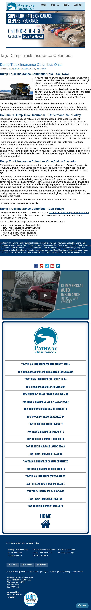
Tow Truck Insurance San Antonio (45, 491)
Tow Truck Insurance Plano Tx (45, 454)
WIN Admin (41, 69)
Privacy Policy (64, 572)
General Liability (15, 553)
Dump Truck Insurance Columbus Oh (25, 248)
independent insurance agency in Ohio (41, 250)
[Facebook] (36, 266)
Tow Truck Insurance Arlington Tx (45, 469)
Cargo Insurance (15, 555)
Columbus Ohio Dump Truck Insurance (25, 245)
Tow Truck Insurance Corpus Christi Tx (45, 461)
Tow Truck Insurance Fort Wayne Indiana (45, 394)
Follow (43, 565)
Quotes (55, 4)
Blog (66, 4)
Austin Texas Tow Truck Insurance (45, 483)
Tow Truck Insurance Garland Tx (45, 431)
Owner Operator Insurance (44, 550)
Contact (78, 4)
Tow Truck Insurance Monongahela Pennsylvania (45, 372)
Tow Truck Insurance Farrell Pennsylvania (45, 364)
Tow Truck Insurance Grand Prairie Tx (45, 409)
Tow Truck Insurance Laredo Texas (45, 446)
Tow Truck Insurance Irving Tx (45, 424)
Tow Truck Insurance (66, 550)
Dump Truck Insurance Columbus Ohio (31, 65)
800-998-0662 (23, 103)
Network (11, 597)
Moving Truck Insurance (18, 550)
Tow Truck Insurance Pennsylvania (45, 387)
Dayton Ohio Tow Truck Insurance (57, 245)
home (43, 4)
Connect (28, 565)
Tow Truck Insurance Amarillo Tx (45, 416)
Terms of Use (77, 572)
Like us (14, 565)
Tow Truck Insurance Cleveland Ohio (70, 252)
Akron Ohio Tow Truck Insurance (52, 243)
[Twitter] (47, 266)
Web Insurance (14, 594)
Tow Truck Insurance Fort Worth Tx (45, 476)
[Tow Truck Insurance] (45, 29)
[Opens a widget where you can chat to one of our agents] (82, 606)
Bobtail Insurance (40, 555)
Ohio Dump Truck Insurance (20, 243)
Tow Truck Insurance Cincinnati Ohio (38, 252)
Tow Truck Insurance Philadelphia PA (46, 379)
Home (45, 516)
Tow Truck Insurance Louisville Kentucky (45, 401)
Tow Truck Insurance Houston (45, 498)
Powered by (13, 592)
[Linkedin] (58, 266)
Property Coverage (66, 553)
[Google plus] (41, 266)
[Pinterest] (52, 266)
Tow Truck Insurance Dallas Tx (45, 506)
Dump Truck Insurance (42, 553)
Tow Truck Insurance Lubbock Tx (45, 439)
